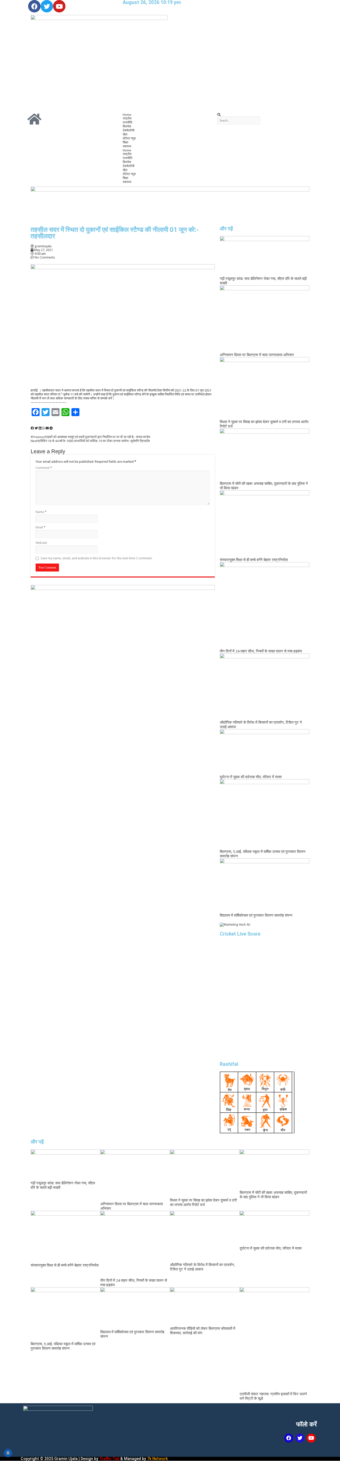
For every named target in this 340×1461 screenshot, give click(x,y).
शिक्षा (125, 142)
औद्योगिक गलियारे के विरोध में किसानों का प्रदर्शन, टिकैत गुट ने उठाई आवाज (202, 1267)
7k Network (157, 1458)
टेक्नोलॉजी (128, 130)
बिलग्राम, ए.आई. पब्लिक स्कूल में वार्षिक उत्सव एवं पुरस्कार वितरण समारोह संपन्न (63, 1346)
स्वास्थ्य (127, 146)
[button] (264, 115)
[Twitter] (47, 6)
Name (41, 512)
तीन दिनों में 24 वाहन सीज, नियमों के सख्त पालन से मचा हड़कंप (261, 651)
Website (41, 543)
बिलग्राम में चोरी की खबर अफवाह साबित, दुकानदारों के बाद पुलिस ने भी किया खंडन (273, 1194)
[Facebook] (34, 6)
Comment (44, 468)
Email (41, 527)
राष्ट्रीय (127, 118)
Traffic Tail (109, 1458)
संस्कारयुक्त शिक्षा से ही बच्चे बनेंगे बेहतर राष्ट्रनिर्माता (254, 560)
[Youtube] (59, 6)
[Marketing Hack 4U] (235, 924)
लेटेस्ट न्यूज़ (129, 138)
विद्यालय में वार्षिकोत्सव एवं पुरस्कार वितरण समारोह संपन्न (256, 915)
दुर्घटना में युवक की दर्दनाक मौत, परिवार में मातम (251, 777)
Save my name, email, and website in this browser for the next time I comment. (96, 558)
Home (127, 115)
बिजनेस (127, 126)
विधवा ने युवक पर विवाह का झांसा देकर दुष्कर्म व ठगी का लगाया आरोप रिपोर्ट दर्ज (203, 1202)
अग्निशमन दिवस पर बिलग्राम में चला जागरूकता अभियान (257, 355)
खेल (125, 134)
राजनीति (127, 122)
